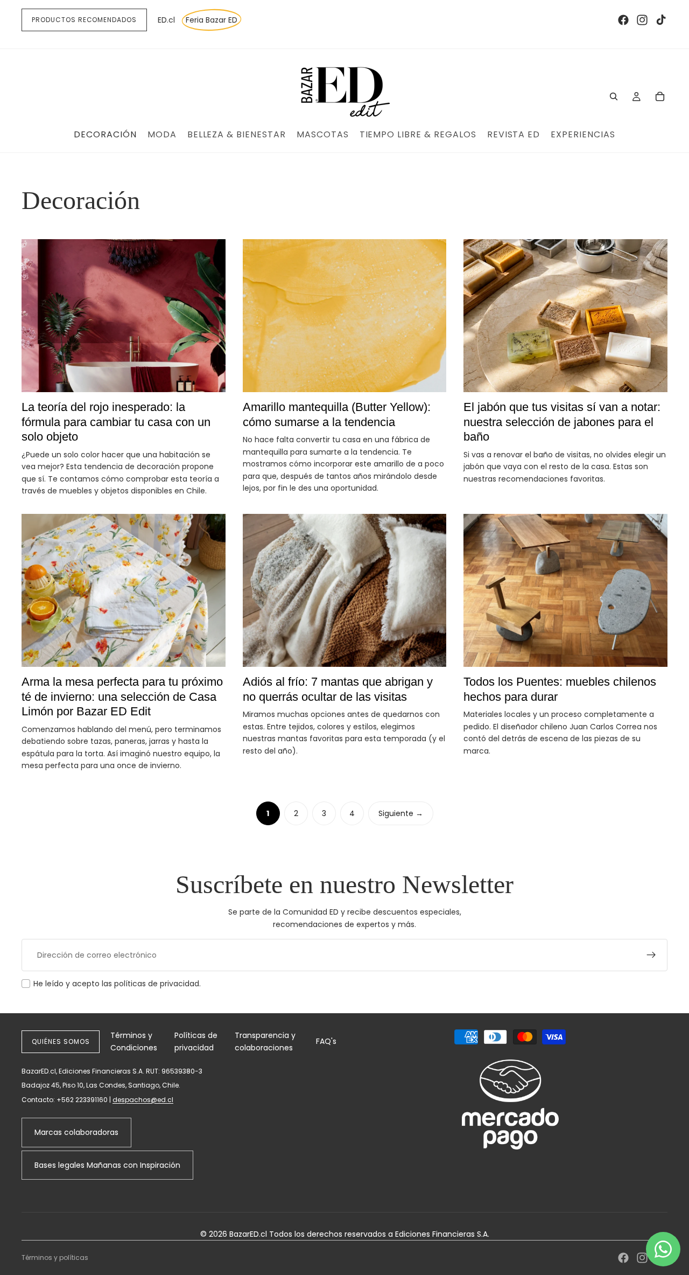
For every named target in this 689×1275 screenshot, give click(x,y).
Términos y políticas (55, 1257)
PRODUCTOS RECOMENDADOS (84, 19)
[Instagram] (642, 19)
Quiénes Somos (60, 1041)
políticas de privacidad (156, 983)
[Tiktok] (661, 19)
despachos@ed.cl (143, 1099)
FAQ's (326, 1041)
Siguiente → (400, 813)
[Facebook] (623, 19)
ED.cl (166, 20)
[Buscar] (613, 96)
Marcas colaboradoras (76, 1132)
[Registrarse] (651, 955)
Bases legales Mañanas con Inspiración (107, 1165)
